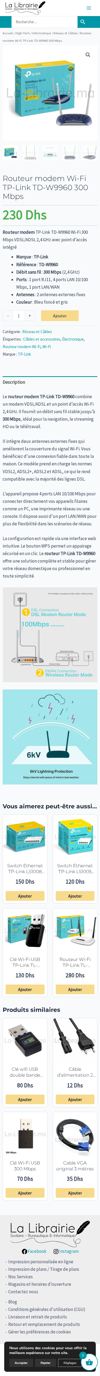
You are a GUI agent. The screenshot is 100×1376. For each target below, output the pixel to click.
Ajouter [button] (25, 896)
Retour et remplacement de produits (44, 1324)
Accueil (8, 33)
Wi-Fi (46, 346)
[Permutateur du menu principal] (89, 8)
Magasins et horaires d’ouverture (39, 1284)
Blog (12, 1302)
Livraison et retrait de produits (37, 1317)
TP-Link (24, 354)
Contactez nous (23, 1292)
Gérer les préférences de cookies (39, 1332)
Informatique (41, 33)
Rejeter (46, 1363)
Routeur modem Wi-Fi (22, 346)
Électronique (73, 339)
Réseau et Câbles (65, 33)
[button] (88, 55)
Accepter (21, 1363)
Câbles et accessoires (41, 339)
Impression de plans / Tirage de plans (43, 1269)
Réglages (70, 1363)
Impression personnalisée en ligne (40, 1262)
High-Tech (22, 33)
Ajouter (60, 315)
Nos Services (20, 1277)
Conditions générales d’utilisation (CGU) (46, 1309)
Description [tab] (14, 382)
